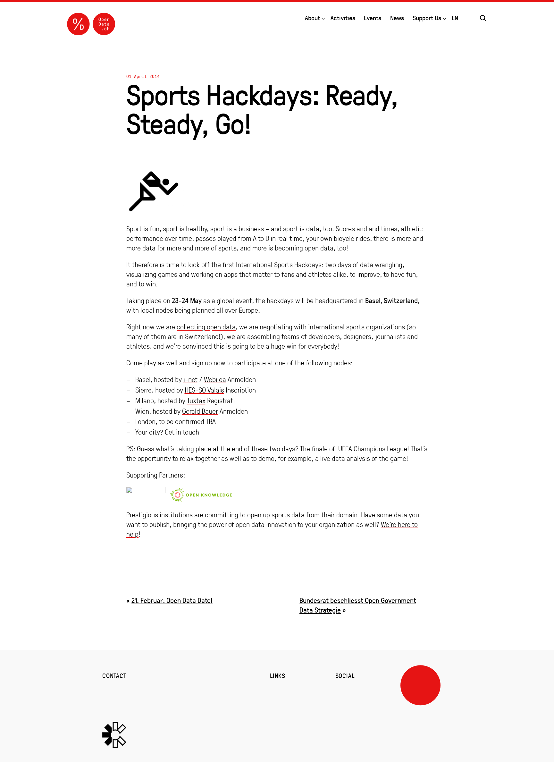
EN (455, 18)
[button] (483, 17)
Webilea (215, 379)
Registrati (221, 400)
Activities (343, 18)
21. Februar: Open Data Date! (172, 600)
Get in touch (182, 432)
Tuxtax (196, 400)
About (312, 18)
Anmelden (242, 379)
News (397, 18)
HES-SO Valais (204, 390)
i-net (190, 379)
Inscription (241, 390)
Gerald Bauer (200, 411)
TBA (211, 421)
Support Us (427, 18)
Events (372, 18)
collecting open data (206, 327)
